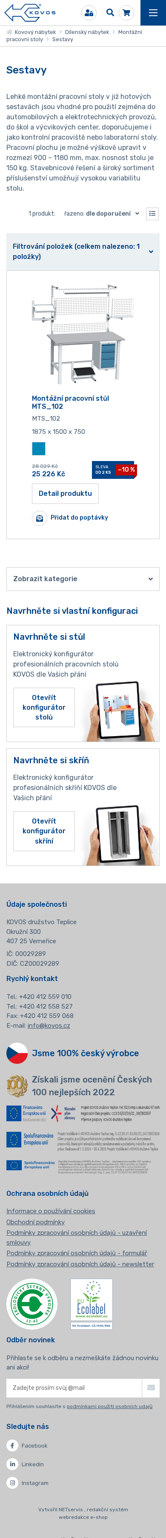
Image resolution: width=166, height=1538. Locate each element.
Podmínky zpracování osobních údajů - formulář (76, 1253)
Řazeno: (97, 213)
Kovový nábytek (34, 32)
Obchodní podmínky (35, 1222)
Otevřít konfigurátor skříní (44, 831)
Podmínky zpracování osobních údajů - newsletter (80, 1264)
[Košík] (126, 12)
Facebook (35, 1445)
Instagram (35, 1483)
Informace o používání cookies (50, 1211)
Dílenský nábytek (87, 32)
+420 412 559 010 (45, 997)
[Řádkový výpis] (152, 214)
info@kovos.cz (49, 1025)
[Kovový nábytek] (29, 13)
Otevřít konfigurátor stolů (44, 707)
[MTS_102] (83, 334)
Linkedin (33, 1464)
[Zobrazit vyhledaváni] (110, 12)
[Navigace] (153, 12)
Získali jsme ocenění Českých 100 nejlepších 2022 (92, 1085)
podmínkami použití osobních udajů (109, 1406)
